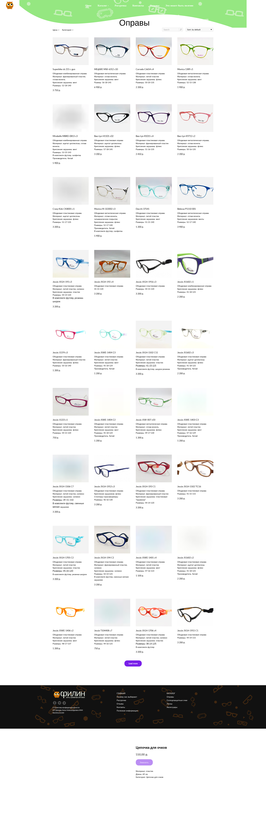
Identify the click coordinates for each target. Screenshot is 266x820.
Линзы (169, 704)
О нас (88, 5)
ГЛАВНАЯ (121, 693)
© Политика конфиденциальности (66, 708)
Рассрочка (120, 5)
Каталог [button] (102, 5)
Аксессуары (172, 707)
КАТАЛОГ (171, 693)
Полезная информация (127, 711)
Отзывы (154, 5)
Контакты (138, 5)
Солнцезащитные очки (177, 700)
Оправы (170, 697)
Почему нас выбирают (127, 697)
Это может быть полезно (179, 5)
